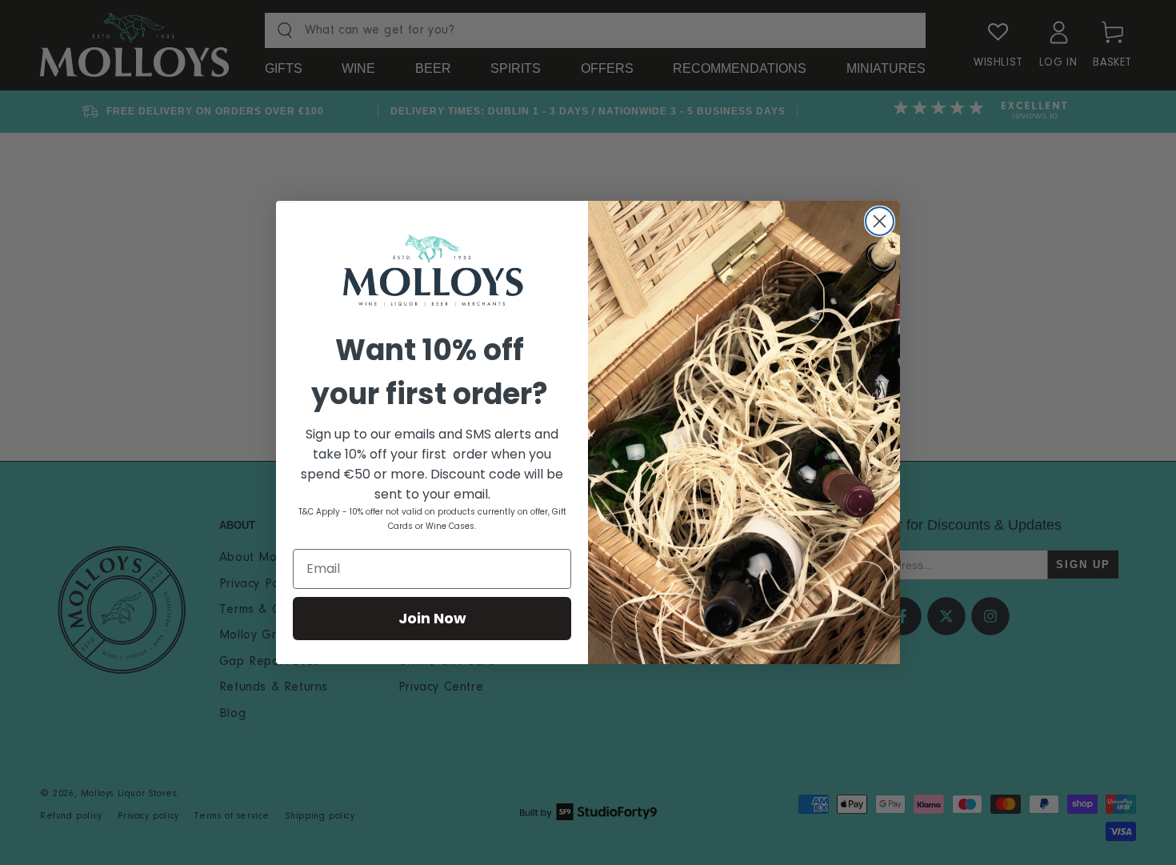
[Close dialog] (880, 221)
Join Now (432, 618)
